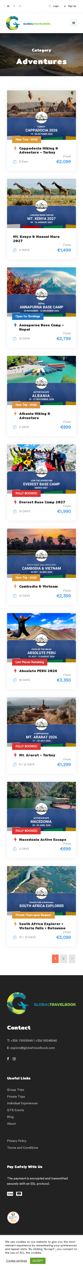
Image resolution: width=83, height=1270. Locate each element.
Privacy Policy (16, 1140)
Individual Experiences (22, 1103)
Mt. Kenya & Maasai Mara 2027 (36, 238)
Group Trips (15, 1089)
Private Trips (16, 1096)
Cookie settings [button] (16, 1260)
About (11, 1123)
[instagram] (20, 6)
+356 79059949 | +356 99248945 (34, 1040)
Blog (10, 1116)
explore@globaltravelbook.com (32, 1048)
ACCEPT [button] (37, 1260)
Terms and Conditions (22, 1147)
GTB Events (15, 1110)
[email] (8, 6)
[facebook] (14, 6)
